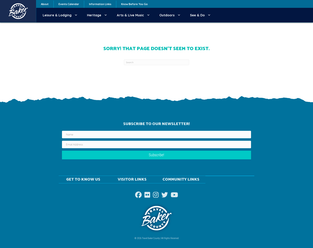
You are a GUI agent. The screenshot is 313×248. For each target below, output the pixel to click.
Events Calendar (69, 4)
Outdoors (167, 15)
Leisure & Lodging (57, 15)
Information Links (100, 4)
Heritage (94, 15)
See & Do (197, 15)
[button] (76, 15)
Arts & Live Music (130, 15)
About (45, 4)
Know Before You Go (134, 4)
